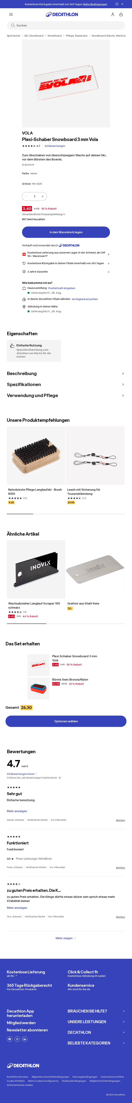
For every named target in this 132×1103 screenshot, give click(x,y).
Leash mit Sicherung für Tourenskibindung (84, 491)
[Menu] (11, 14)
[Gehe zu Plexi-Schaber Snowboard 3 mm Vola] (39, 665)
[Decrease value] (26, 196)
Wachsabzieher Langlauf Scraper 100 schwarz (34, 605)
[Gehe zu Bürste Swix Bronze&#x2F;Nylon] (39, 688)
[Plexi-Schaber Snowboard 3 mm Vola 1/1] (66, 83)
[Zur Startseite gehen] (62, 14)
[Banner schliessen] (122, 4)
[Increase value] (42, 196)
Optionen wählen (66, 721)
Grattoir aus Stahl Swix (83, 603)
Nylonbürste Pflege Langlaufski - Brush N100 (35, 491)
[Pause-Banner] (117, 4)
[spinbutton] (34, 196)
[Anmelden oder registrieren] (113, 14)
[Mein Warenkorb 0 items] (121, 14)
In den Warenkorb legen (66, 232)
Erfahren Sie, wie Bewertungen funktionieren (32, 777)
